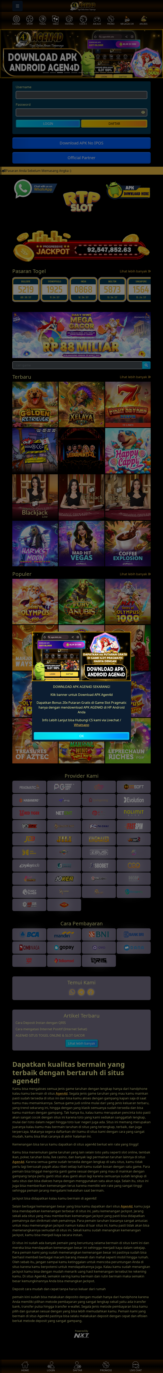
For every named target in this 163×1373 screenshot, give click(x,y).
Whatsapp (81, 725)
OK (81, 736)
